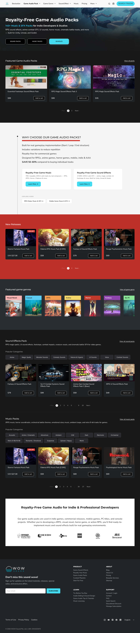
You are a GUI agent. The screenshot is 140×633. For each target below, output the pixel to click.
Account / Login (111, 593)
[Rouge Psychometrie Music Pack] (119, 237)
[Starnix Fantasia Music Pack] (20, 237)
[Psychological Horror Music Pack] (119, 456)
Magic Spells (26, 357)
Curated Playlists (79, 578)
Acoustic (12, 435)
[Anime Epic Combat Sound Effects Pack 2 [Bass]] (86, 372)
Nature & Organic (77, 357)
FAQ (107, 598)
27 (83, 487)
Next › (77, 111)
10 (83, 405)
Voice (107, 357)
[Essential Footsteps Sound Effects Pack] (26, 77)
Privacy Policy (23, 620)
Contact (109, 596)
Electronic (100, 435)
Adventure (44, 435)
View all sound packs (127, 341)
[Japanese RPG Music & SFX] (53, 316)
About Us (109, 573)
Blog (107, 570)
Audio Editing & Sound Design (84, 596)
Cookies (34, 620)
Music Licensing (79, 601)
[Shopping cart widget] (113, 4)
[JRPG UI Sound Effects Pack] (119, 372)
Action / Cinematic (28, 435)
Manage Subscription (113, 606)
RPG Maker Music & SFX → (33, 201)
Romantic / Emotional (33, 441)
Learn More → (33, 184)
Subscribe (53, 591)
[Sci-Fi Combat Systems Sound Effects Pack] (53, 372)
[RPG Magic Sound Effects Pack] (114, 77)
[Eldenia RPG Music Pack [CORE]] (53, 237)
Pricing (84, 4)
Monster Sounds (42, 357)
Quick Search (110, 601)
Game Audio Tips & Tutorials (83, 598)
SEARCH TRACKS (125, 3)
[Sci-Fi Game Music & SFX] (132, 316)
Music (76, 4)
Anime (12, 357)
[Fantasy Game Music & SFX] (112, 316)
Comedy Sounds (59, 357)
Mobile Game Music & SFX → (59, 201)
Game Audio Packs (80, 575)
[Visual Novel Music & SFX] (13, 316)
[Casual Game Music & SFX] (33, 316)
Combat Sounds (122, 357)
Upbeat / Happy (66, 441)
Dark (86, 435)
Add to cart (39, 98)
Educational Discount (113, 603)
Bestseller (16, 4)
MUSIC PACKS (37, 41)
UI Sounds (93, 357)
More (92, 4)
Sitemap (109, 580)
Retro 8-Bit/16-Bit (14, 441)
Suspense (50, 441)
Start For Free (78, 580)
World (82, 441)
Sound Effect (64, 4)
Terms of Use (10, 620)
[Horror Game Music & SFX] (92, 316)
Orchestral (114, 435)
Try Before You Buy (80, 593)
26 (79, 487)
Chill (72, 435)
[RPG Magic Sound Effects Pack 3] (70, 77)
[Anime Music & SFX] (73, 316)
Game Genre (48, 4)
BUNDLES (59, 41)
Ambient (58, 435)
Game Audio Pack (31, 4)
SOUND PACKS (15, 41)
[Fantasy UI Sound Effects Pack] (86, 237)
